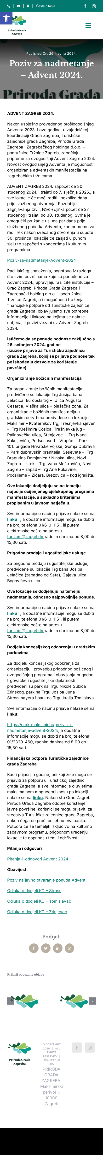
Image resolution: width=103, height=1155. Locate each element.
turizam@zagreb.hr (25, 536)
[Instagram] (90, 1047)
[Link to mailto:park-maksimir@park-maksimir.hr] (18, 6)
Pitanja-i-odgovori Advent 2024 (37, 859)
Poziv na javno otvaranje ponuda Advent (46, 880)
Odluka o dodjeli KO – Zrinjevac (37, 911)
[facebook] (85, 6)
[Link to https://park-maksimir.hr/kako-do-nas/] (28, 6)
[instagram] (94, 6)
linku (12, 519)
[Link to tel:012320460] (8, 6)
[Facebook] (77, 1047)
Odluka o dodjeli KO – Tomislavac (39, 901)
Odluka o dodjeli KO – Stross (34, 890)
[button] (6, 18)
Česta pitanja (45, 6)
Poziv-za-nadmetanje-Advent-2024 (41, 260)
